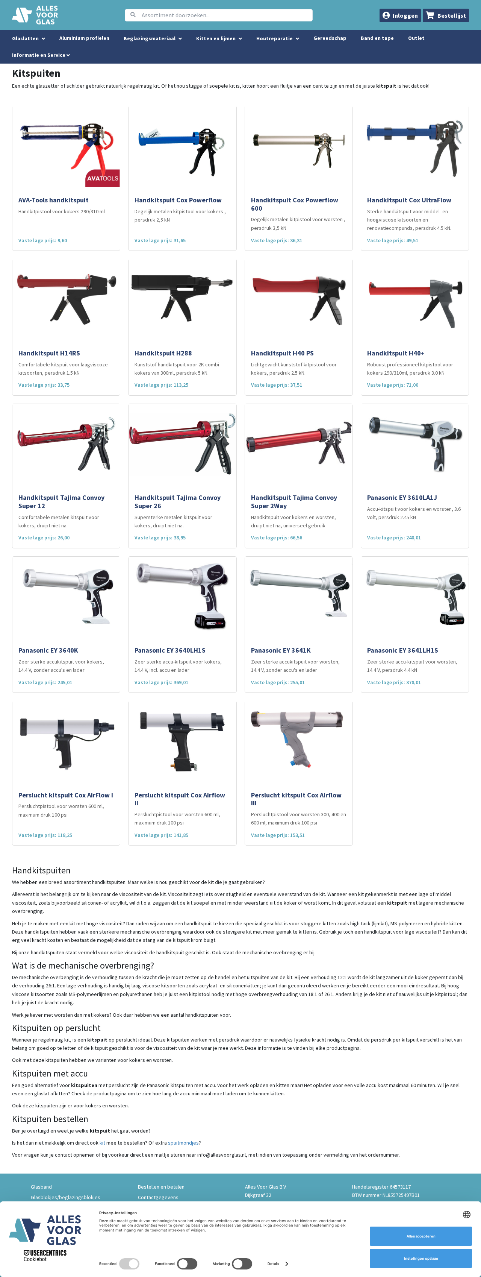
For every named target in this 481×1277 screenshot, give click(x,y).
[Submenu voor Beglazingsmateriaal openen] (180, 38)
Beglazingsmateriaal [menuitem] (149, 38)
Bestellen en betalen (161, 1186)
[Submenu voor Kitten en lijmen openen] (240, 38)
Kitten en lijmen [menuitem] (216, 38)
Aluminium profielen (84, 38)
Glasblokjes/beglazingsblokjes (65, 1197)
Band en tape (377, 38)
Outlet (416, 38)
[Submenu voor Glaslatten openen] (43, 38)
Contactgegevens (158, 1197)
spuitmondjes (183, 1142)
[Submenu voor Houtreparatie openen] (297, 38)
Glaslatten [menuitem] (25, 38)
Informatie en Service (39, 55)
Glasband (41, 1186)
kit (102, 1142)
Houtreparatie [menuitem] (274, 38)
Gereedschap (329, 38)
